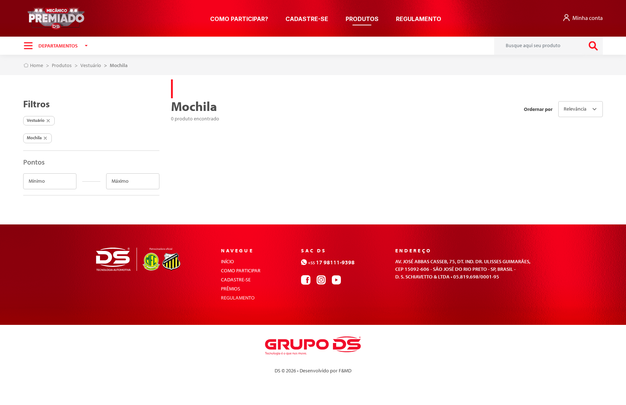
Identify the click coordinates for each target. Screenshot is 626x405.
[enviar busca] (593, 45)
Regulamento (418, 18)
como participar (240, 270)
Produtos (362, 18)
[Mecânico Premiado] (56, 18)
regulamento (238, 297)
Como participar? (239, 18)
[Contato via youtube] (336, 279)
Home (36, 65)
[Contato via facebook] (305, 279)
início (227, 261)
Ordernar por (538, 109)
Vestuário (90, 65)
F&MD (345, 370)
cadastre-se (306, 18)
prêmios (230, 288)
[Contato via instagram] (321, 279)
